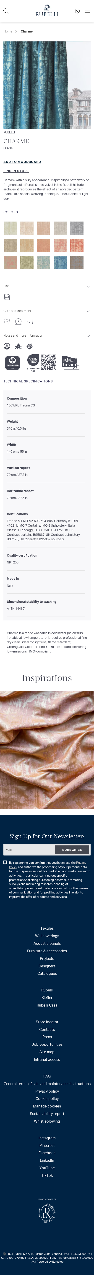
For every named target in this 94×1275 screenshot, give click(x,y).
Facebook (47, 1153)
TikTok (47, 1175)
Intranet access (47, 1059)
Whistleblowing (47, 1121)
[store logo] (47, 15)
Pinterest (47, 1145)
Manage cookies (47, 1106)
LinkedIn (47, 1160)
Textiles (47, 928)
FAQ (47, 1076)
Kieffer (47, 997)
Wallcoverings (47, 936)
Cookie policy (47, 1098)
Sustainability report (47, 1113)
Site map (47, 1052)
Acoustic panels (47, 943)
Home (8, 31)
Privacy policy (47, 1091)
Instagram (47, 1138)
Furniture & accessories (47, 951)
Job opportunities (47, 1044)
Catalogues (47, 973)
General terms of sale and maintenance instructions (47, 1083)
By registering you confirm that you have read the (49, 880)
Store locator (47, 1022)
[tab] (47, 291)
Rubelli (9, 132)
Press (47, 1036)
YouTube (47, 1168)
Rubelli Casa (47, 1005)
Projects (47, 958)
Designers (47, 966)
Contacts (47, 1029)
